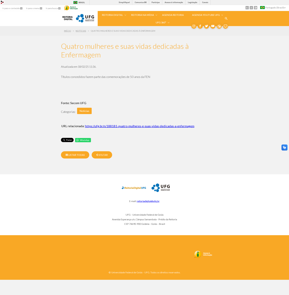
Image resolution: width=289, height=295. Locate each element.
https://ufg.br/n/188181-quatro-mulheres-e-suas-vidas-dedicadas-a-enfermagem (139, 126)
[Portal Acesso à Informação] (203, 257)
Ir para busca (52, 8)
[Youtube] (212, 26)
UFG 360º (161, 22)
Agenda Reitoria (173, 14)
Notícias (81, 31)
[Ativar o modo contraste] (255, 7)
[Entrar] (2, 2)
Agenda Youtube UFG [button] (206, 14)
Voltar (103, 154)
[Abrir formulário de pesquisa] (226, 18)
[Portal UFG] (85, 21)
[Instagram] (193, 26)
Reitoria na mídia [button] (142, 14)
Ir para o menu (33, 8)
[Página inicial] (67, 20)
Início (67, 31)
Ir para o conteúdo (11, 8)
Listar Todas (76, 154)
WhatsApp (84, 140)
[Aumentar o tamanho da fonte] (247, 7)
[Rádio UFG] (219, 26)
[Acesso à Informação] (71, 7)
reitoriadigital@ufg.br (148, 201)
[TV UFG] (225, 26)
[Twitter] (206, 26)
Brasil (82, 2)
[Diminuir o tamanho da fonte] (251, 7)
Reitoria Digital (112, 14)
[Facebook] (200, 26)
